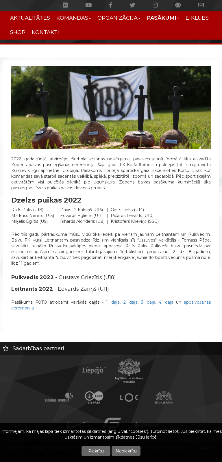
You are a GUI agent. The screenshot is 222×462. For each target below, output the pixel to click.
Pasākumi (161, 18)
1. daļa (113, 302)
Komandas (72, 18)
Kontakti (45, 32)
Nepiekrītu (126, 451)
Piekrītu (96, 451)
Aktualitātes (30, 18)
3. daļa (148, 302)
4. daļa (166, 302)
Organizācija (117, 18)
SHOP (17, 32)
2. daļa (130, 302)
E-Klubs (197, 18)
